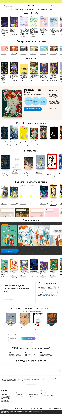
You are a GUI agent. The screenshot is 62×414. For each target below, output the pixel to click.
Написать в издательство (53, 408)
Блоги (50, 9)
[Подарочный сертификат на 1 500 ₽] (34, 48)
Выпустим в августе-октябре (31, 182)
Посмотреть (3, 35)
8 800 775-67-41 (5, 394)
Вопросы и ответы (19, 392)
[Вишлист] (54, 5)
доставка (7, 6)
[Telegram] (21, 408)
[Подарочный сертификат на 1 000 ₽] (5, 48)
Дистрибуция (31, 396)
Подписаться (29, 338)
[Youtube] (15, 408)
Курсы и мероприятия (20, 9)
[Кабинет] (51, 5)
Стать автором (31, 392)
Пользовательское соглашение (47, 395)
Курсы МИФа (31, 13)
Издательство (43, 9)
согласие (12, 340)
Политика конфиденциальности (47, 397)
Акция (29, 9)
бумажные (51, 294)
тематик (55, 287)
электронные (45, 294)
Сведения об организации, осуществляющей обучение (49, 393)
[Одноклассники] (19, 408)
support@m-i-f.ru (4, 400)
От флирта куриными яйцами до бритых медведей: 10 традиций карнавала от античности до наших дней (31, 379)
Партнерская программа (33, 394)
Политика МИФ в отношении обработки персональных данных (38, 342)
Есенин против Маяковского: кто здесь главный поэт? (51, 379)
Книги (11, 9)
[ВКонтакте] (17, 408)
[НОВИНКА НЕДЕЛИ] (9, 236)
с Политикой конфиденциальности (38, 411)
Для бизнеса (35, 9)
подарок (29, 354)
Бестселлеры (31, 151)
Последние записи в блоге (31, 361)
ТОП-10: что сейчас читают (31, 123)
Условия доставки (19, 396)
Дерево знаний (19, 394)
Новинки (31, 58)
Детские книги (31, 220)
